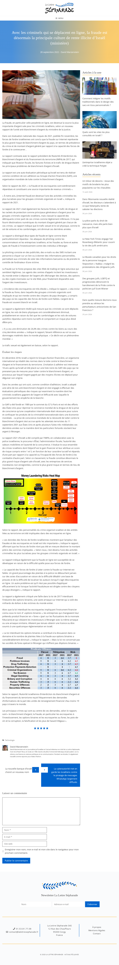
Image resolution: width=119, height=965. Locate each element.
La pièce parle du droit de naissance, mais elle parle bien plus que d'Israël (97, 224)
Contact (97, 933)
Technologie (10, 740)
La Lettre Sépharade (54, 954)
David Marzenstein (70, 52)
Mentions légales (96, 930)
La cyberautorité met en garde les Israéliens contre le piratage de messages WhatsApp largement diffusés (64, 775)
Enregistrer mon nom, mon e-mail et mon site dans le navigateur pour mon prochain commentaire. (42, 851)
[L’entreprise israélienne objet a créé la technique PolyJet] (99, 156)
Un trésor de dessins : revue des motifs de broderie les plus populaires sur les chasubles (98, 184)
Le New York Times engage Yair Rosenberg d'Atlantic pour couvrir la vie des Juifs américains (98, 242)
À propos (96, 927)
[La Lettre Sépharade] (59, 7)
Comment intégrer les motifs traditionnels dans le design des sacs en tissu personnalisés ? (98, 102)
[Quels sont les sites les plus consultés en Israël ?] (99, 126)
